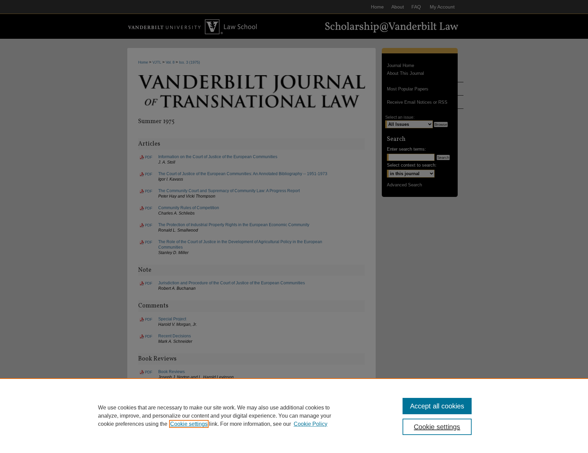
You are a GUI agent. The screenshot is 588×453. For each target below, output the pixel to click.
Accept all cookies (437, 406)
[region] (294, 415)
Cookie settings (189, 424)
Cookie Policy (310, 424)
